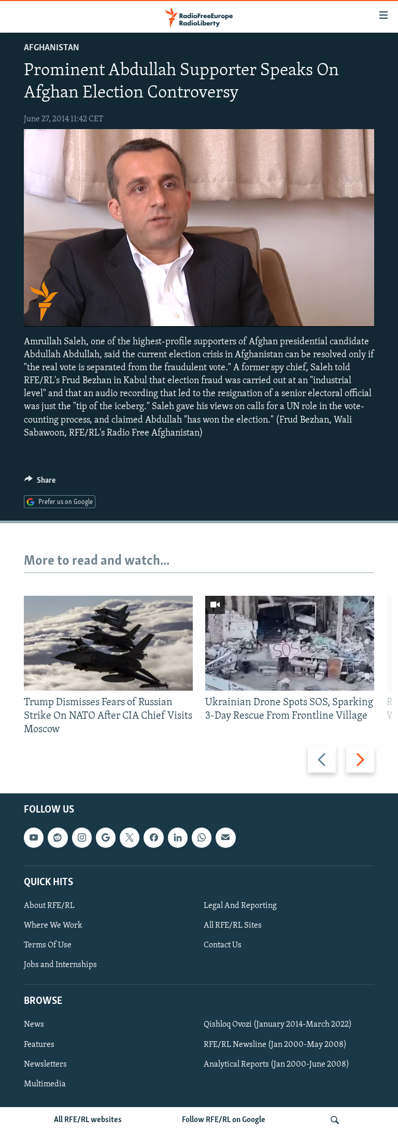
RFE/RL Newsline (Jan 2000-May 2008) (275, 1045)
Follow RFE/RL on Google (223, 1120)
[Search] (334, 1120)
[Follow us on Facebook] (153, 838)
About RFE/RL (49, 906)
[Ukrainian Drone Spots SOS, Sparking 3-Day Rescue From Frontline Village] (289, 643)
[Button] (39, 483)
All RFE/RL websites (88, 1120)
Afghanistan (51, 48)
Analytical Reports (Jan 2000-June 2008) (276, 1064)
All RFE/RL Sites (233, 925)
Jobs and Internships (60, 965)
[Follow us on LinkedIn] (178, 838)
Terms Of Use (48, 945)
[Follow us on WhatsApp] (201, 838)
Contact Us (222, 945)
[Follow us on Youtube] (34, 838)
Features (39, 1045)
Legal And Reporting (240, 906)
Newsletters (45, 1064)
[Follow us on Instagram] (82, 838)
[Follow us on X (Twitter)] (129, 838)
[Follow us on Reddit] (57, 838)
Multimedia (45, 1084)
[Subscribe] (225, 838)
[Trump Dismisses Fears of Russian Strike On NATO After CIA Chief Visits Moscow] (108, 643)
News (34, 1025)
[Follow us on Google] (106, 838)
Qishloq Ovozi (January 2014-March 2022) (278, 1025)
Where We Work (53, 925)
